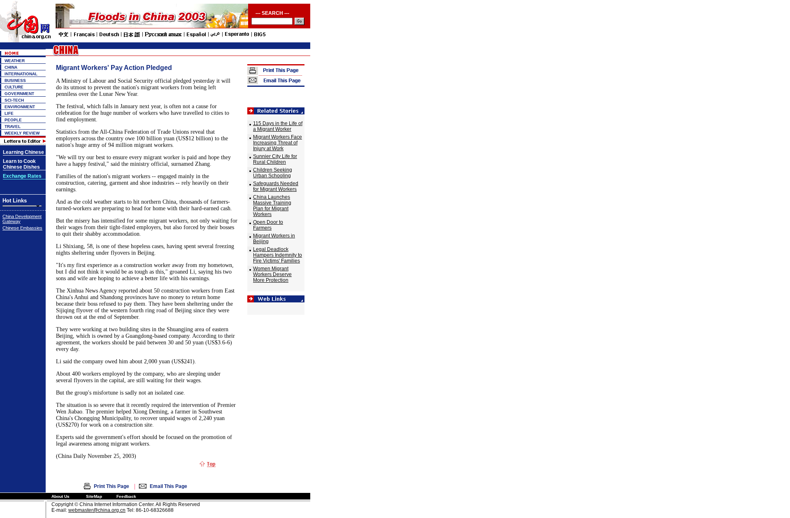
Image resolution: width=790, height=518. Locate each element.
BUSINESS (15, 80)
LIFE (9, 113)
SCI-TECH (14, 100)
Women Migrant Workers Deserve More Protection (272, 274)
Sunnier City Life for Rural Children (275, 159)
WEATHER (15, 60)
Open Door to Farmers (268, 225)
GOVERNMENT (19, 93)
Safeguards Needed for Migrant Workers (275, 186)
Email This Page (168, 486)
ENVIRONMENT (20, 107)
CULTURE (14, 87)
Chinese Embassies (22, 227)
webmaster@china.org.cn (96, 510)
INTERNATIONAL (21, 74)
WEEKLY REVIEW (22, 133)
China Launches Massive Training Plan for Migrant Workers (272, 205)
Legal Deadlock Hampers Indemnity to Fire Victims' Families (277, 255)
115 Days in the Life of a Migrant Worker (277, 126)
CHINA (11, 67)
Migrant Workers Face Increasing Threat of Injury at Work (277, 142)
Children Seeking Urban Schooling (272, 173)
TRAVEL (13, 126)
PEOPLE (13, 120)
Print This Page (111, 486)
